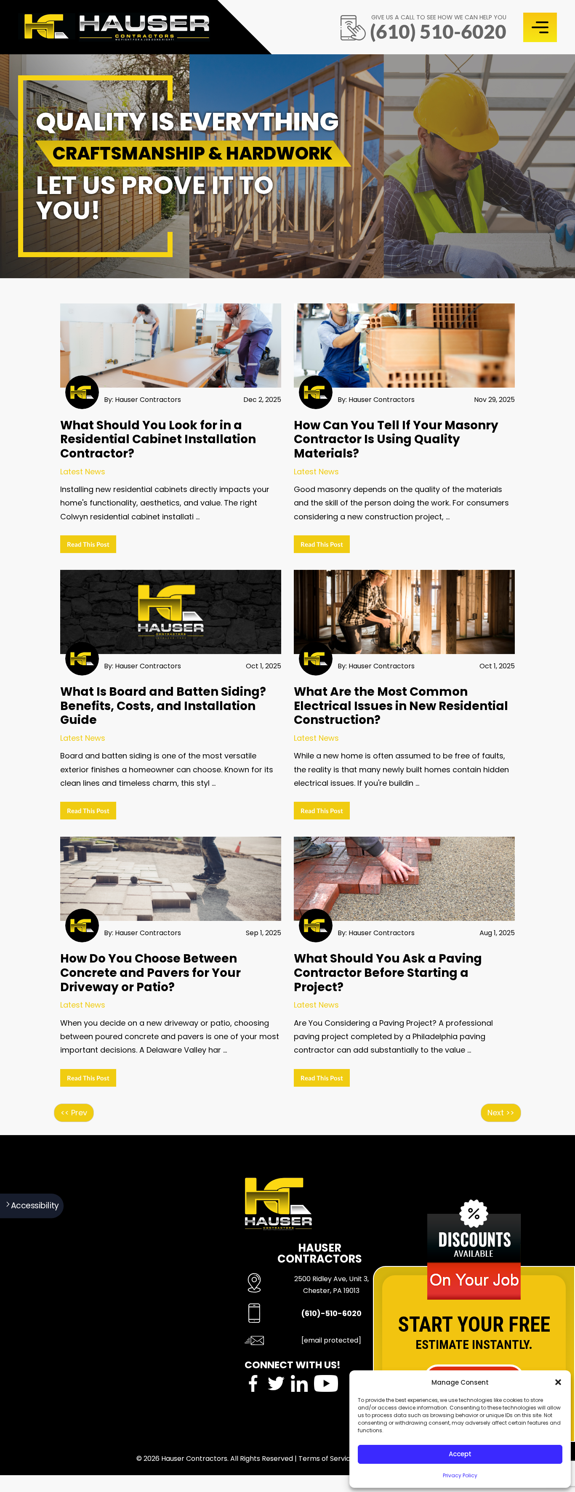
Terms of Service (326, 1458)
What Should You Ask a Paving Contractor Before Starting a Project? (388, 972)
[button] (558, 1382)
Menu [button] (540, 27)
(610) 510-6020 (438, 31)
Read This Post (88, 544)
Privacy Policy (460, 1475)
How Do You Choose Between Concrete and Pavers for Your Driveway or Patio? (150, 972)
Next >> (500, 1112)
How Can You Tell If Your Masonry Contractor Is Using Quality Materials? (396, 439)
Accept (460, 1453)
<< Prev (74, 1112)
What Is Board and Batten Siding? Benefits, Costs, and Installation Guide (163, 706)
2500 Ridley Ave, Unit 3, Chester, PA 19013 (331, 1285)
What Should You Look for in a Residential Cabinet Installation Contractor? (158, 439)
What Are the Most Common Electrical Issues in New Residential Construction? (401, 706)
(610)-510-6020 (331, 1313)
